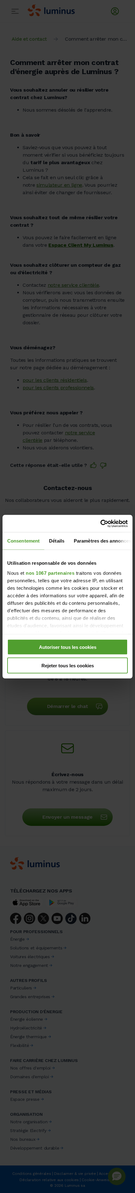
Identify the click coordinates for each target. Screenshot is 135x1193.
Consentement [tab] (23, 540)
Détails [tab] (56, 540)
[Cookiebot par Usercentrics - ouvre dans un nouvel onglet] (100, 523)
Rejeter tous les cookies (67, 665)
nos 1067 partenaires (50, 572)
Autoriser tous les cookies (67, 647)
